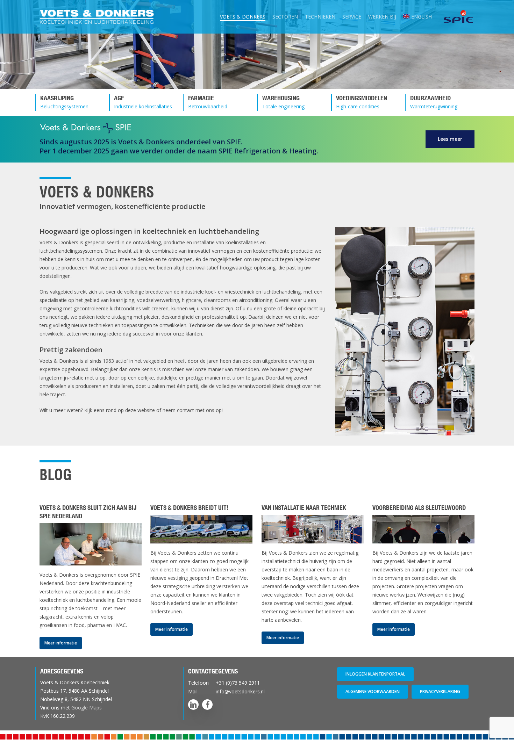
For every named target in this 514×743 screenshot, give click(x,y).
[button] (450, 139)
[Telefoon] (257, 682)
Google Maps (86, 707)
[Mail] (257, 691)
